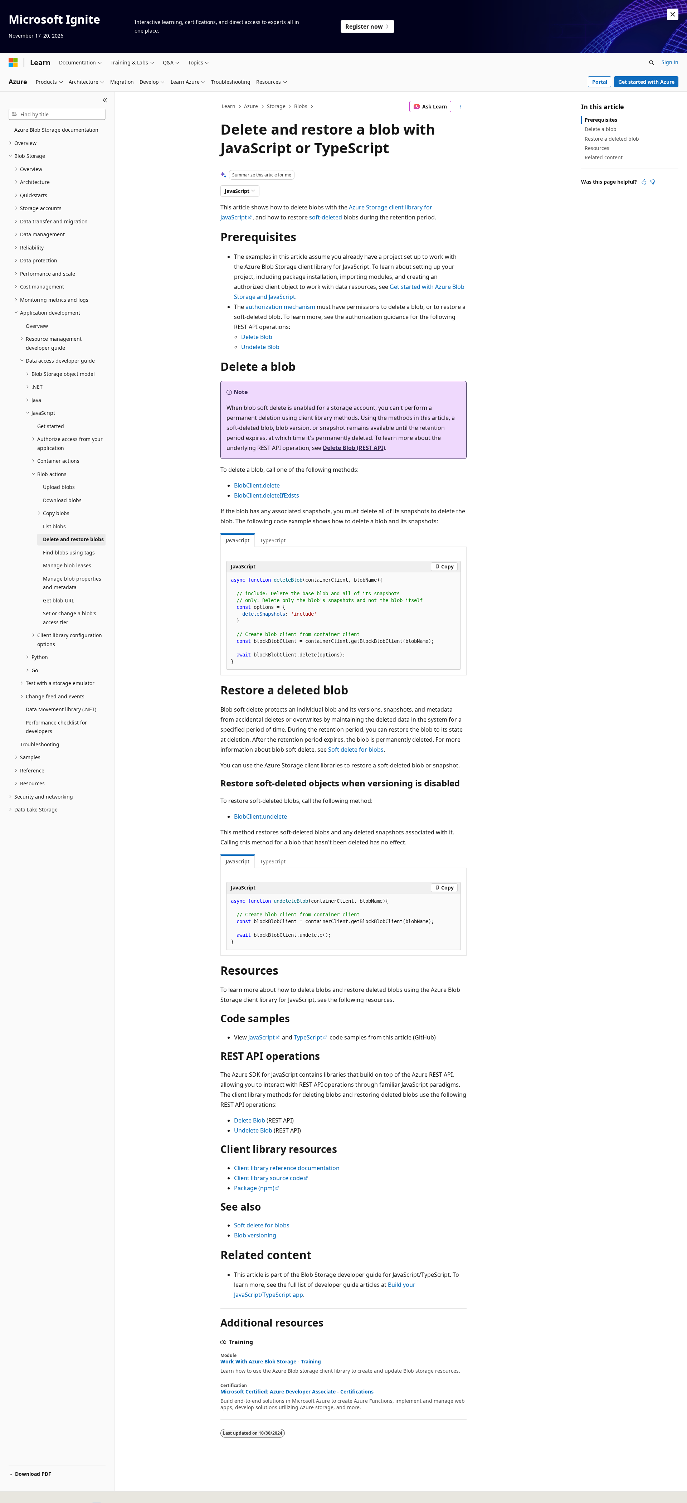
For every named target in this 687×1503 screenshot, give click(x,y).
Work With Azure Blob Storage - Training (270, 1361)
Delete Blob (256, 337)
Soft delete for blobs (356, 749)
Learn (228, 106)
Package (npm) (254, 1188)
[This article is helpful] (644, 182)
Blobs (300, 106)
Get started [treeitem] (50, 426)
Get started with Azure (646, 81)
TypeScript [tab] (273, 540)
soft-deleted (325, 217)
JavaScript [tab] (237, 540)
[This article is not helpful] (652, 182)
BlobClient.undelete (260, 816)
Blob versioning (255, 1235)
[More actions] (460, 106)
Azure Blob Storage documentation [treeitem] (56, 129)
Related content (604, 157)
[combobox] (57, 114)
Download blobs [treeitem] (62, 500)
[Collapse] (105, 100)
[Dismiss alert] (672, 14)
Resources (597, 148)
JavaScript (261, 1037)
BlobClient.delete (257, 485)
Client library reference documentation (287, 1168)
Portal (599, 81)
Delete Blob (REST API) (354, 448)
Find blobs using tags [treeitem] (69, 552)
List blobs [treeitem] (54, 526)
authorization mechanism (280, 307)
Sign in (670, 62)
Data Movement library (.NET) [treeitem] (61, 709)
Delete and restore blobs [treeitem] (73, 539)
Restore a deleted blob (612, 138)
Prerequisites (601, 119)
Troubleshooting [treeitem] (39, 744)
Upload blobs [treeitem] (59, 487)
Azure (251, 106)
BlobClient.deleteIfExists (266, 495)
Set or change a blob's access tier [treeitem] (69, 618)
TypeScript (308, 1037)
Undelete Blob (260, 347)
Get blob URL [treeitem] (58, 600)
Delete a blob (601, 129)
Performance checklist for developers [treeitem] (56, 727)
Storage (276, 106)
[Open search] (651, 62)
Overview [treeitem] (37, 326)
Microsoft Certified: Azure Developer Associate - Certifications (297, 1391)
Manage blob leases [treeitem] (67, 565)
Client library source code (268, 1178)
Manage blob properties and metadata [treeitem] (72, 583)
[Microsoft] (13, 62)
